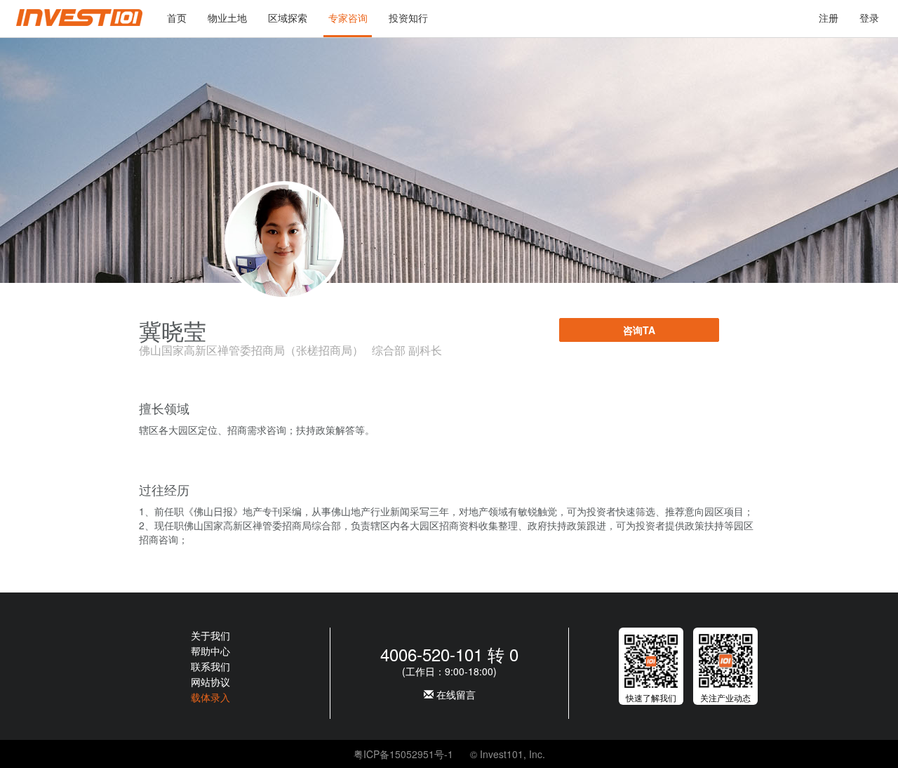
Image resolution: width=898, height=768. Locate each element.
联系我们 (210, 666)
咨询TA (639, 330)
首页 (177, 18)
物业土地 (227, 18)
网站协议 (210, 682)
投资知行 (408, 18)
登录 (869, 18)
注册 (828, 18)
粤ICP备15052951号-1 (403, 754)
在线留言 (455, 694)
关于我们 (210, 635)
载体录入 (210, 697)
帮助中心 (210, 651)
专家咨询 (348, 18)
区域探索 (287, 18)
